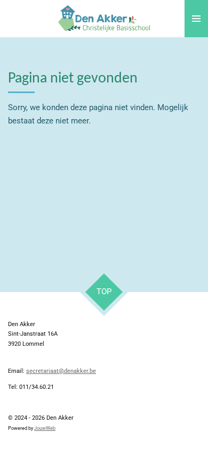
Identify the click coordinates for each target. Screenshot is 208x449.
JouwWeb (44, 428)
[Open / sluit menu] (196, 18)
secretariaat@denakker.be (61, 371)
